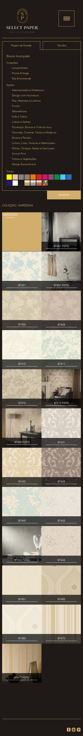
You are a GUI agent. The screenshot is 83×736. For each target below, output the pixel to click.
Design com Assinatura (25, 95)
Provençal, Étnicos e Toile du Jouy (32, 127)
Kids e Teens (19, 116)
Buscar (64, 195)
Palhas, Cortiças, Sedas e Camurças (33, 148)
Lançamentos (20, 68)
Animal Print (19, 153)
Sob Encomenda (21, 78)
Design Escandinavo (24, 164)
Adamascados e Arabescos (28, 90)
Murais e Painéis (21, 138)
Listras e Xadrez (21, 122)
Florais (16, 106)
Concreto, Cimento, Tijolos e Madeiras (34, 132)
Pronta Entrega (20, 73)
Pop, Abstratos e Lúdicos (26, 101)
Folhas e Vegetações (24, 159)
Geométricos (19, 111)
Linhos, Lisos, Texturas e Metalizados (33, 143)
